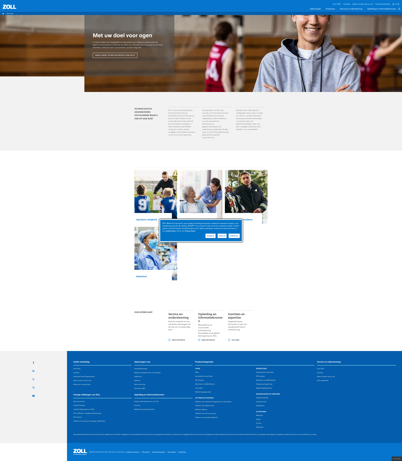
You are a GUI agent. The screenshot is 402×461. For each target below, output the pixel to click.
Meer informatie (178, 340)
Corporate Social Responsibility (84, 376)
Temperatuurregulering (264, 384)
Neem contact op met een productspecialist (115, 55)
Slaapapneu (260, 405)
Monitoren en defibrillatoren (205, 384)
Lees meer (235, 340)
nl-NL (397, 4)
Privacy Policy (190, 231)
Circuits (258, 423)
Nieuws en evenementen (82, 384)
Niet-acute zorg (139, 384)
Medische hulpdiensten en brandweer (147, 373)
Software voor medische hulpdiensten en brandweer (213, 402)
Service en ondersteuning (351, 8)
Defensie (137, 380)
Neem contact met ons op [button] (363, 4)
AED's (197, 372)
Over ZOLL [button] (337, 4)
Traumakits (199, 388)
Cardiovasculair (261, 402)
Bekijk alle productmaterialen (144, 409)
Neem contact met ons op (82, 380)
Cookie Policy (182, 452)
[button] (396, 4)
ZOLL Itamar (77, 417)
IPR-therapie (199, 380)
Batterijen (259, 415)
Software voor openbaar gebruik (206, 417)
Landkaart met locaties (132, 452)
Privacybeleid (172, 452)
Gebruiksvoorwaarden (158, 452)
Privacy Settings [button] (397, 458)
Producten (330, 8)
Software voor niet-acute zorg (205, 413)
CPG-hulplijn (145, 452)
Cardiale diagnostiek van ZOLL (83, 409)
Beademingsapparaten (203, 392)
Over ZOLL (77, 369)
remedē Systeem (79, 405)
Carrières (346, 4)
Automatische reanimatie (204, 376)
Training (137, 405)
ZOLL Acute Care (79, 401)
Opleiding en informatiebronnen (381, 8)
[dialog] (201, 230)
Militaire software (201, 409)
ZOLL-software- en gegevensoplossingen (87, 413)
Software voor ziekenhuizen (204, 405)
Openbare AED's (140, 388)
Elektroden (259, 427)
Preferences (234, 236)
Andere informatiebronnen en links (146, 401)
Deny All (222, 236)
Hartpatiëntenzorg (140, 369)
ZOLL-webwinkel (322, 380)
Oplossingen (315, 8)
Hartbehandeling (262, 398)
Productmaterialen (383, 4)
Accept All (210, 236)
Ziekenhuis (138, 376)
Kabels (258, 419)
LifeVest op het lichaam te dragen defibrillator (89, 421)
